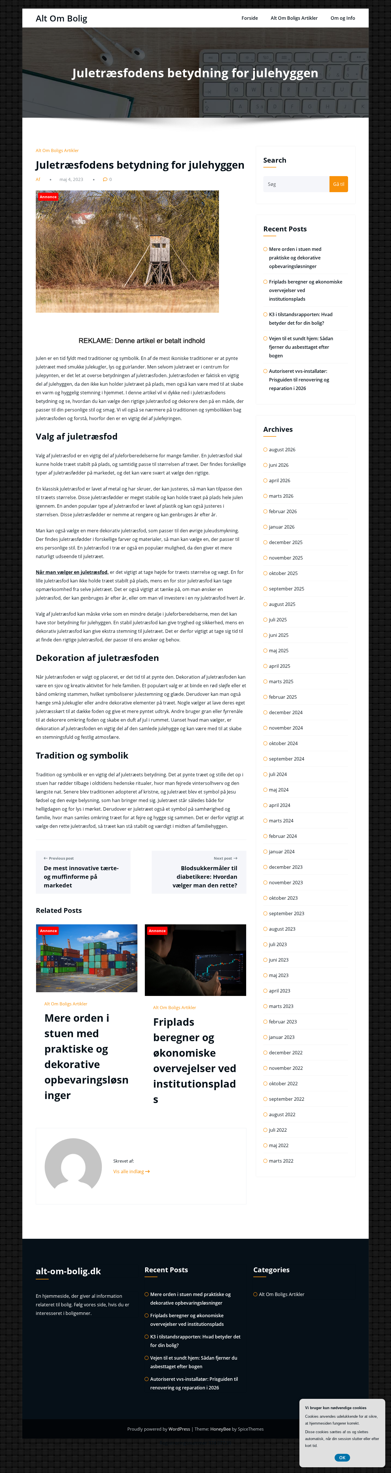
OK (342, 1457)
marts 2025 (281, 681)
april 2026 (279, 480)
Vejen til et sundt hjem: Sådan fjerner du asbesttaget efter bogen (301, 347)
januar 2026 (282, 527)
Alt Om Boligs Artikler (294, 18)
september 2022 (286, 1099)
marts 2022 (281, 1161)
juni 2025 (279, 635)
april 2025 (279, 666)
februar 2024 (283, 836)
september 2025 (286, 589)
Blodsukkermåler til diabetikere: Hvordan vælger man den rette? (205, 876)
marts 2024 (281, 821)
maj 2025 (279, 650)
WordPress (180, 1429)
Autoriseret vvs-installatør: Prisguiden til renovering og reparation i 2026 (299, 379)
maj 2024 (279, 790)
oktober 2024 (283, 743)
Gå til (338, 184)
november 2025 (286, 558)
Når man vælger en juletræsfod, (72, 572)
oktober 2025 (283, 573)
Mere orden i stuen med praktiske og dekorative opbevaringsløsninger (295, 257)
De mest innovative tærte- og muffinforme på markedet (81, 876)
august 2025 (282, 604)
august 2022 (282, 1114)
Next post (223, 858)
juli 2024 (278, 774)
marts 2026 (281, 496)
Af (38, 179)
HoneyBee (220, 1429)
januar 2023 (282, 1037)
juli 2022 (278, 1130)
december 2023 (286, 867)
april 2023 (279, 991)
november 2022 (286, 1068)
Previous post (61, 858)
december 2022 (286, 1052)
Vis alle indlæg (129, 1171)
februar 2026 (283, 511)
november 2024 (286, 728)
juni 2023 (279, 960)
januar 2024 (282, 851)
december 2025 (286, 542)
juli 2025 (278, 620)
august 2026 (282, 449)
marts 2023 (281, 1006)
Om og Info (343, 18)
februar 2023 (283, 1022)
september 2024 (286, 759)
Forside (250, 18)
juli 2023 (278, 944)
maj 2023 (279, 975)
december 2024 (286, 712)
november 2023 (286, 882)
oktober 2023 (283, 898)
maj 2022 (279, 1145)
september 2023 (286, 913)
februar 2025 (283, 697)
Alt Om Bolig (61, 18)
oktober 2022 (283, 1083)
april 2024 (279, 805)
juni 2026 (279, 465)
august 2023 (282, 929)
